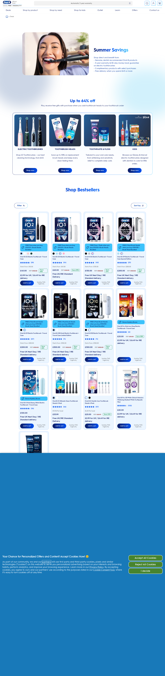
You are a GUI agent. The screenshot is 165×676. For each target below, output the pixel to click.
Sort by (137, 205)
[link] (159, 3)
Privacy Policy (96, 567)
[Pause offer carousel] (130, 3)
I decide (145, 571)
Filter (19, 205)
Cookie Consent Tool (104, 569)
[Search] (147, 3)
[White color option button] (25, 254)
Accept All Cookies (145, 558)
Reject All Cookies (145, 564)
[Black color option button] (21, 253)
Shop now (30, 170)
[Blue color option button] (57, 254)
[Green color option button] (31, 254)
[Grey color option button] (60, 253)
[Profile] (153, 3)
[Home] (7, 16)
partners (46, 561)
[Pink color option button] (28, 254)
